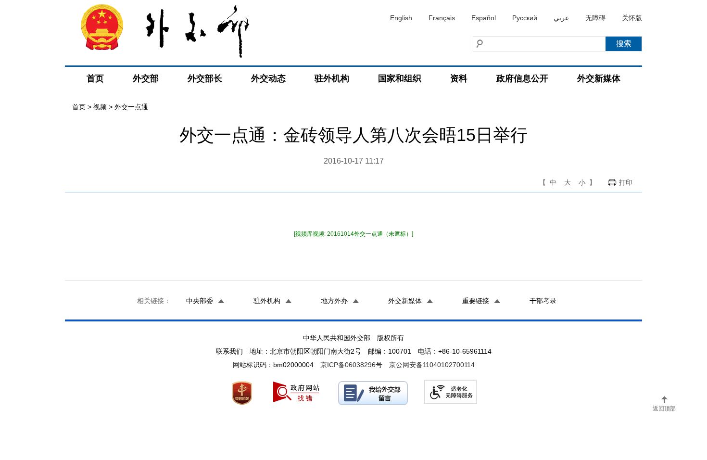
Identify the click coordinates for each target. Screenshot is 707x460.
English (401, 18)
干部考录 (543, 301)
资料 (458, 78)
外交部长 (205, 78)
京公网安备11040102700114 (432, 365)
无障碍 (595, 18)
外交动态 (268, 78)
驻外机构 (332, 78)
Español (483, 18)
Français (442, 18)
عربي (561, 18)
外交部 (146, 78)
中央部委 (199, 301)
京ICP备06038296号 (351, 365)
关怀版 (632, 18)
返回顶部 (664, 408)
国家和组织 (399, 78)
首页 (95, 78)
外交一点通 (131, 107)
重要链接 (475, 301)
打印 (625, 182)
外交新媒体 (598, 78)
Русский (524, 18)
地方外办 (334, 301)
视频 (100, 107)
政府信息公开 (522, 78)
